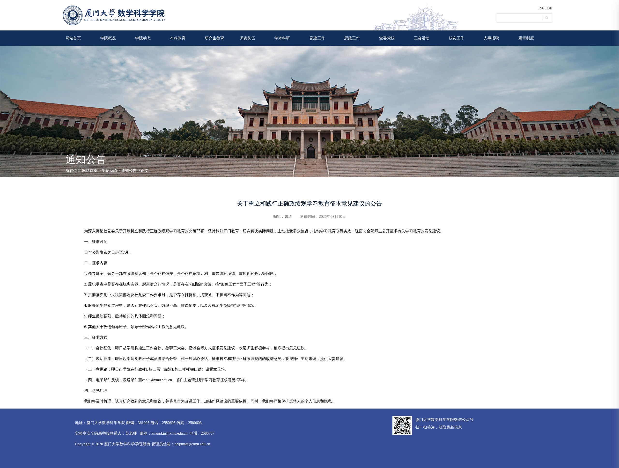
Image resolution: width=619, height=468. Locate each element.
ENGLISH (545, 8)
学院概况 (108, 38)
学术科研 (282, 38)
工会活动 (421, 38)
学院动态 (143, 38)
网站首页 (73, 38)
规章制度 (526, 38)
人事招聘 (491, 38)
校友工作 (456, 38)
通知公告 (129, 170)
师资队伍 (247, 38)
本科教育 (177, 38)
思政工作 (352, 38)
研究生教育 (214, 38)
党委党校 (387, 38)
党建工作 (317, 38)
